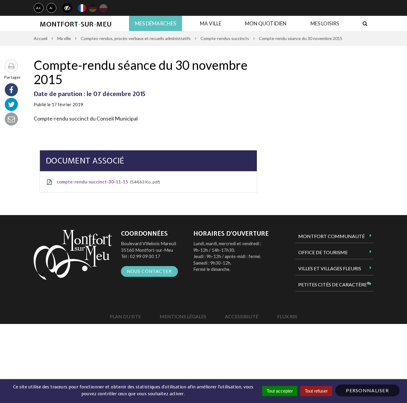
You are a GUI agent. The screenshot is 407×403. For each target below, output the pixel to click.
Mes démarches (155, 23)
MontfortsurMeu (75, 24)
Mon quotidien (266, 23)
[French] (82, 8)
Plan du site (125, 316)
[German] (93, 8)
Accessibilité (241, 316)
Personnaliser (367, 390)
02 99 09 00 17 (145, 256)
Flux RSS (287, 316)
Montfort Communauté (331, 236)
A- (51, 8)
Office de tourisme (323, 252)
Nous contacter (149, 271)
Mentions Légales (183, 316)
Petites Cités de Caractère (334, 284)
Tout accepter (280, 390)
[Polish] (103, 8)
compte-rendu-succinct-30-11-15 (107, 181)
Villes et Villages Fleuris (329, 268)
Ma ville (210, 23)
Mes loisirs (324, 23)
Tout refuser (316, 390)
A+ (38, 8)
